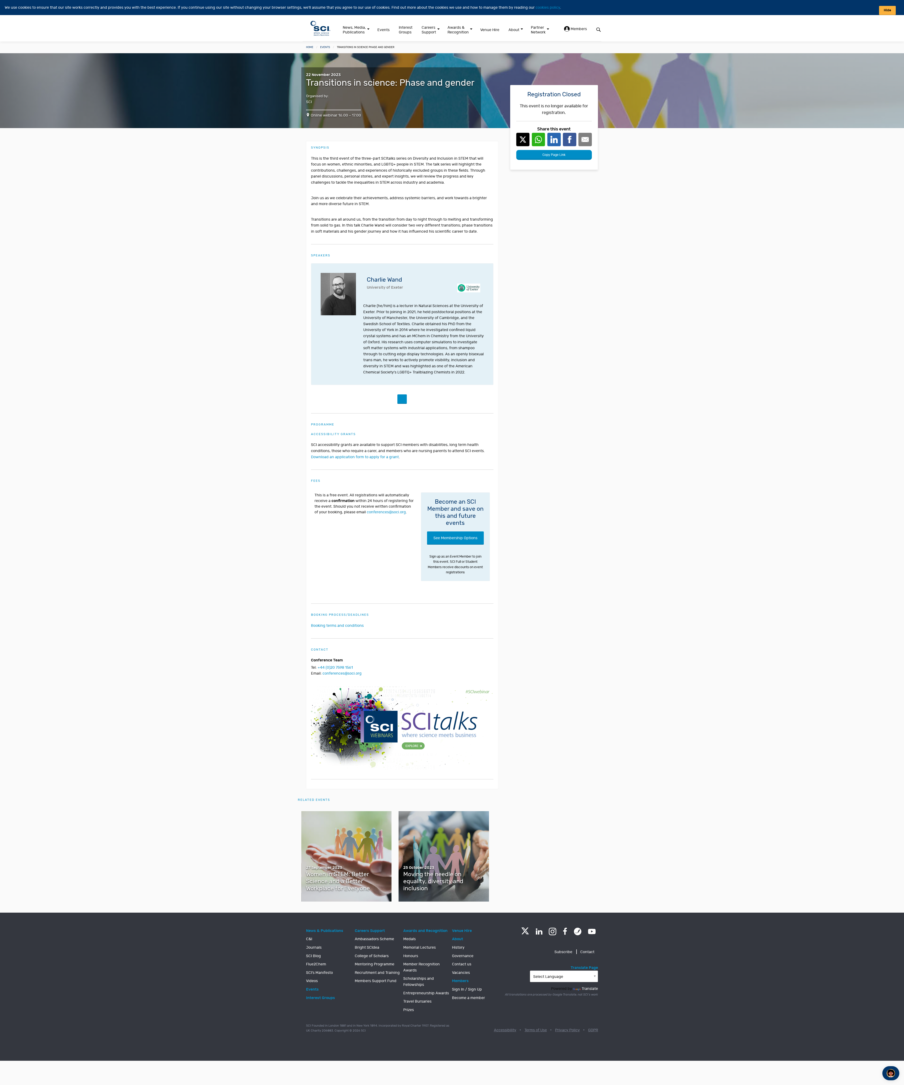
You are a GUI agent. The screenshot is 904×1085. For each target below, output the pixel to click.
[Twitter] (525, 933)
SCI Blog (313, 956)
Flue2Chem (316, 964)
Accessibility (505, 1030)
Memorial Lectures (419, 947)
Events (383, 30)
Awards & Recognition (458, 30)
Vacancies (461, 973)
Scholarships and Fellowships (418, 982)
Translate (590, 989)
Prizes (408, 1010)
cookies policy (548, 7)
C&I (309, 939)
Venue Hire (489, 30)
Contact (587, 952)
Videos (312, 981)
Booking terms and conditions (337, 626)
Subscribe (563, 952)
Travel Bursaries (417, 1001)
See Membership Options (455, 538)
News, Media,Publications (354, 30)
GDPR (593, 1030)
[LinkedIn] (539, 931)
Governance (462, 956)
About (513, 30)
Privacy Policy (567, 1030)
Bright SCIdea (367, 947)
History (458, 947)
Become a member (468, 998)
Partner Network (538, 30)
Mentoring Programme (374, 964)
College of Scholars (372, 956)
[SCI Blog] (577, 931)
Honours (410, 956)
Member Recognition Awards (421, 967)
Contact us (461, 964)
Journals (314, 947)
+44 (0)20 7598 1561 (335, 667)
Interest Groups (405, 30)
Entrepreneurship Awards (426, 993)
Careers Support (429, 30)
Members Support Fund (375, 981)
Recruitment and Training (377, 973)
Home (309, 47)
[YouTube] (592, 931)
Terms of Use (536, 1030)
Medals (409, 939)
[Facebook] (565, 931)
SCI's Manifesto (319, 973)
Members (578, 29)
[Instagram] (552, 931)
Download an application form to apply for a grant (355, 457)
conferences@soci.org (386, 512)
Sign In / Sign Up (467, 989)
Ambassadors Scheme (374, 939)
